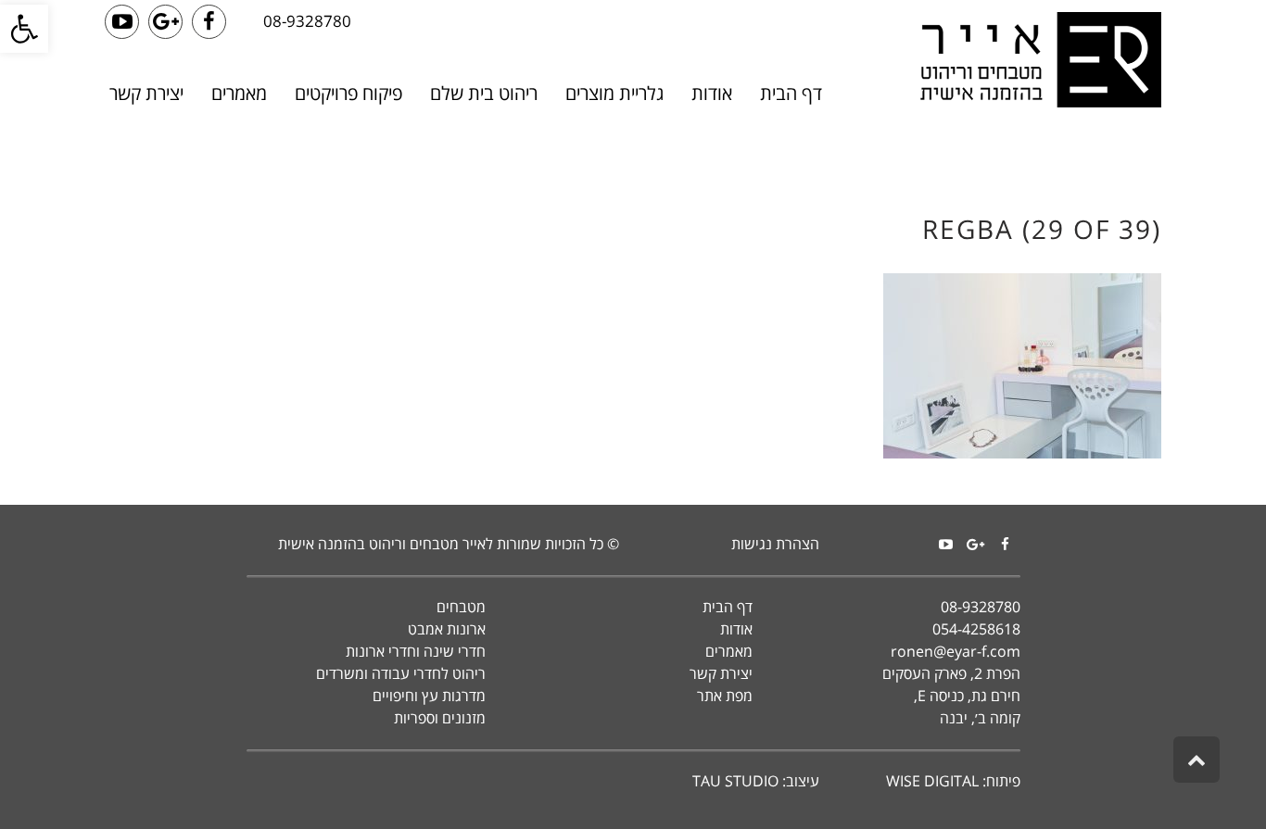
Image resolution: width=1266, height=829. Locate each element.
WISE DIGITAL (932, 781)
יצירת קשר (721, 673)
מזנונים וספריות (440, 718)
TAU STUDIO (735, 781)
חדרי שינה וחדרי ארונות (416, 651)
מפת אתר (725, 695)
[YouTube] (946, 545)
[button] (24, 29)
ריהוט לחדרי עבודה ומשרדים (401, 673)
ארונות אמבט (447, 629)
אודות (736, 629)
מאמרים (729, 651)
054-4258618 (976, 629)
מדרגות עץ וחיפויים (429, 695)
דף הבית (728, 607)
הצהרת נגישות (775, 544)
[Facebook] (1006, 545)
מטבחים (461, 607)
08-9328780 (307, 20)
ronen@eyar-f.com (955, 651)
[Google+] (976, 545)
